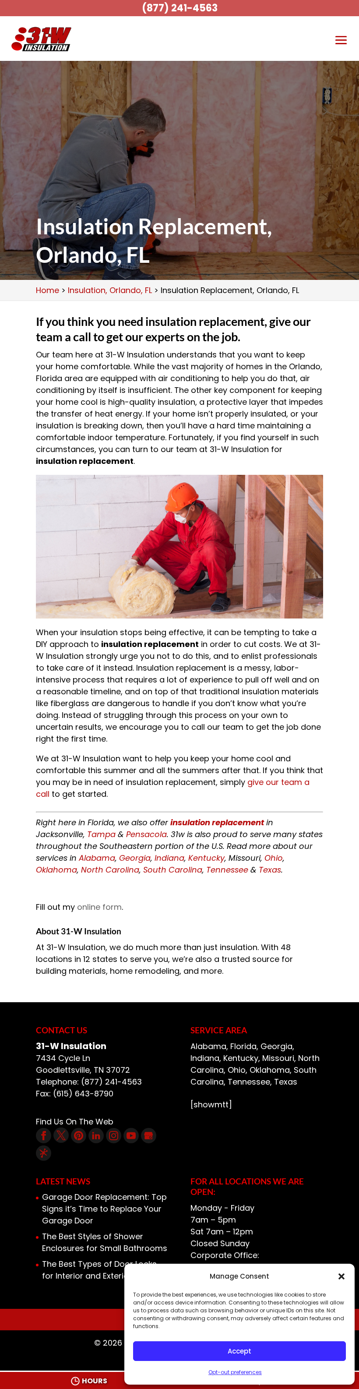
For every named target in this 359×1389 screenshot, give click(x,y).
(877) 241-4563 (180, 8)
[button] (341, 1276)
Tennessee (227, 869)
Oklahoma (56, 869)
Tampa (101, 834)
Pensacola (146, 834)
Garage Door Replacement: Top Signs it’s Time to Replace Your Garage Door (104, 1208)
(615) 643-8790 (83, 1093)
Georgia (135, 857)
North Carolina (110, 869)
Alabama (97, 857)
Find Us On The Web (74, 1121)
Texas (270, 869)
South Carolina (172, 869)
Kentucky (206, 857)
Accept (239, 1351)
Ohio (273, 857)
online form (99, 906)
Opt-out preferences (235, 1372)
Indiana (169, 857)
